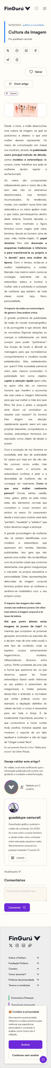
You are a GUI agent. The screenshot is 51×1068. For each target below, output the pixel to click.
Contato (13, 968)
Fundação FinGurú (18, 963)
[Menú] (44, 8)
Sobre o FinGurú (17, 957)
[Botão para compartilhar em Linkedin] (26, 50)
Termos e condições (19, 985)
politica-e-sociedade (33, 25)
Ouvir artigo (21, 83)
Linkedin (20, 857)
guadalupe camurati (22, 39)
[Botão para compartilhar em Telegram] (7, 59)
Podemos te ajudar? (43, 1059)
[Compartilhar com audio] (17, 59)
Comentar (14, 907)
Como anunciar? (17, 974)
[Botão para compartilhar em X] (7, 50)
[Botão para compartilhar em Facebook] (35, 50)
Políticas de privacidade (21, 979)
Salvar (38, 71)
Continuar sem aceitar (25, 1055)
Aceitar (25, 1044)
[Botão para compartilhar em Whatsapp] (17, 50)
